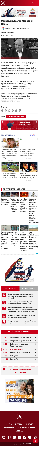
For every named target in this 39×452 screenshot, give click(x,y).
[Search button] (33, 3)
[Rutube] (24, 437)
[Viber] (35, 437)
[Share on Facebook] (6, 110)
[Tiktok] (29, 437)
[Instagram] (14, 437)
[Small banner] (19, 270)
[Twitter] (19, 437)
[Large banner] (19, 12)
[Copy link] (2, 110)
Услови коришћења (26, 427)
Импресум (19, 424)
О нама (9, 424)
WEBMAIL (19, 431)
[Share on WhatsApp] (16, 110)
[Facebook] (9, 437)
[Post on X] (13, 110)
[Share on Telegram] (9, 110)
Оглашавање (9, 427)
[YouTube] (3, 437)
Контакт (29, 424)
